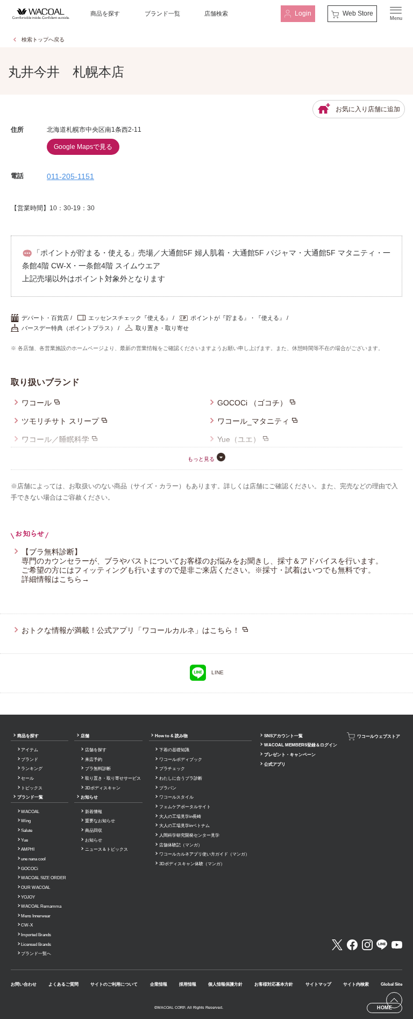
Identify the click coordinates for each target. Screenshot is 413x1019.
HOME (384, 1007)
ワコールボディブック (180, 759)
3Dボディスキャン (102, 788)
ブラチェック (172, 768)
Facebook (352, 944)
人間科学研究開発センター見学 (189, 835)
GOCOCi (29, 868)
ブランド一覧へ (36, 953)
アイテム (29, 749)
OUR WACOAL (35, 887)
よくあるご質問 (63, 984)
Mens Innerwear (36, 916)
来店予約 (93, 759)
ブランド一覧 (162, 13)
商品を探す (105, 13)
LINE (217, 672)
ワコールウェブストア (378, 735)
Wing (26, 820)
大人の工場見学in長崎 (180, 816)
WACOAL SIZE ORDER (43, 877)
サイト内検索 (356, 984)
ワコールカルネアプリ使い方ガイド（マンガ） (204, 854)
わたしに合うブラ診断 (180, 778)
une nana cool (33, 859)
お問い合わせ (24, 984)
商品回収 (93, 830)
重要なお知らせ (100, 820)
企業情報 (158, 984)
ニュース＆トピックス (106, 849)
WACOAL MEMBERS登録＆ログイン (300, 745)
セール (27, 778)
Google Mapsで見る (83, 147)
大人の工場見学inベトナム (184, 825)
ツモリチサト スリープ (60, 421)
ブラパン (167, 788)
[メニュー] (395, 13)
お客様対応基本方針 (273, 984)
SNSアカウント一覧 (283, 735)
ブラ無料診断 (98, 768)
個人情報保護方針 (225, 984)
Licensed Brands (36, 944)
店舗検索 (216, 13)
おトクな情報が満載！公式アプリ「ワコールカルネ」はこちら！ (131, 630)
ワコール (37, 402)
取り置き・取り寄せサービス (113, 778)
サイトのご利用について (114, 984)
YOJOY (28, 897)
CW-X (27, 925)
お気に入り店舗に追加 (368, 109)
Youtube (396, 944)
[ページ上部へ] (394, 1000)
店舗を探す (95, 749)
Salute (26, 830)
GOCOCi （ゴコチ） (252, 402)
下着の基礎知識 (174, 749)
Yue (24, 840)
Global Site (391, 984)
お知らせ (89, 797)
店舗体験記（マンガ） (180, 845)
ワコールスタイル (176, 797)
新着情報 (93, 811)
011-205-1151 (70, 176)
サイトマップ (318, 984)
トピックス (31, 788)
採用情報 (187, 984)
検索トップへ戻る (43, 39)
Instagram (367, 944)
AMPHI (27, 849)
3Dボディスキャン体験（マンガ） (192, 863)
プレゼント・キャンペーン (290, 754)
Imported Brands (36, 934)
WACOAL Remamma (41, 906)
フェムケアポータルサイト (185, 806)
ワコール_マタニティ (253, 421)
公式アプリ (275, 764)
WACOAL (30, 811)
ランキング (31, 768)
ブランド (29, 759)
